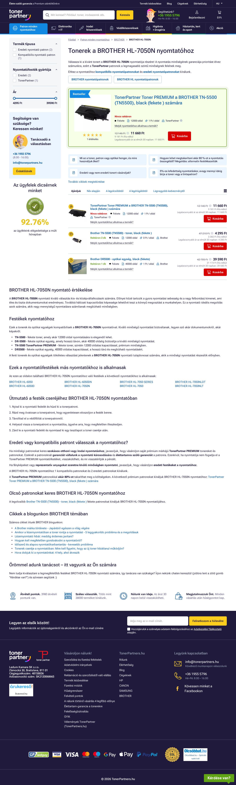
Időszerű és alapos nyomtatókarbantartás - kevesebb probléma (54, 544)
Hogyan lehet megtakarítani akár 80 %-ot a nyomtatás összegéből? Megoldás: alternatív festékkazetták (191, 160)
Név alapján (93, 191)
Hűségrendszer (73, 690)
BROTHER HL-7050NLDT (190, 382)
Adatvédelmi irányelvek (78, 665)
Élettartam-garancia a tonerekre (83, 706)
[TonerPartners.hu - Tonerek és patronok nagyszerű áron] (20, 15)
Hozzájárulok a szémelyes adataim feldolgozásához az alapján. (174, 631)
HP (121, 680)
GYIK (67, 716)
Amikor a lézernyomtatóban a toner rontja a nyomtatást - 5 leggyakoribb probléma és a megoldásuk (76, 532)
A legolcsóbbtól (114, 191)
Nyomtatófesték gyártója (32, 69)
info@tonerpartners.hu (27, 162)
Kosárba (182, 136)
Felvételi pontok (73, 696)
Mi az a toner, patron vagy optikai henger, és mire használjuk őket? (108, 160)
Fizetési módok (73, 685)
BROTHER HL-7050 (131, 386)
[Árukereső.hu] (21, 688)
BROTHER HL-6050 (21, 382)
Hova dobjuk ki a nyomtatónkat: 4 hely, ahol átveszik (47, 552)
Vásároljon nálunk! (78, 653)
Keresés (125, 15)
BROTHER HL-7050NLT (189, 386)
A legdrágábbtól (138, 191)
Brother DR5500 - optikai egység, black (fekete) (120, 259)
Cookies (69, 670)
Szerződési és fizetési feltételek (83, 659)
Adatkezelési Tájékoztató (208, 629)
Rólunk (123, 659)
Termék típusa (24, 44)
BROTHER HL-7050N (77, 386)
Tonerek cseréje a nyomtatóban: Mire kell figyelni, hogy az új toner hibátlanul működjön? (69, 548)
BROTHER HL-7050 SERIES (136, 382)
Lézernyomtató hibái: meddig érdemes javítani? (44, 536)
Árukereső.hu (21, 694)
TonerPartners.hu (132, 653)
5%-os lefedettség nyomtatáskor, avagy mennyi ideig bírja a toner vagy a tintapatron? (191, 173)
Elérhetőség (200, 3)
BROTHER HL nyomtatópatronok (137, 79)
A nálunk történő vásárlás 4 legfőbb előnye (89, 701)
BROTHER (119, 39)
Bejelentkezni (197, 17)
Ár (14, 92)
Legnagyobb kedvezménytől (169, 191)
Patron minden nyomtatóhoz (95, 39)
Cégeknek (182, 3)
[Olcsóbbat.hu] (195, 750)
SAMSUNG (125, 690)
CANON (124, 685)
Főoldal (72, 39)
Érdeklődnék (24, 171)
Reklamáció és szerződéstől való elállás (87, 675)
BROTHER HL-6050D (21, 386)
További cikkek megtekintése (86, 181)
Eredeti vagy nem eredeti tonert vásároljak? (105, 172)
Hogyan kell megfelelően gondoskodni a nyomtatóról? (48, 540)
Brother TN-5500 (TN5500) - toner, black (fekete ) (121, 233)
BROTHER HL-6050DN (78, 382)
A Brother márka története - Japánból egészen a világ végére (52, 528)
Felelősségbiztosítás (76, 711)
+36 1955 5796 (169, 15)
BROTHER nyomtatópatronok (90, 79)
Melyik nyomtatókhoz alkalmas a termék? (136, 125)
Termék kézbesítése (150, 3)
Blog (169, 3)
